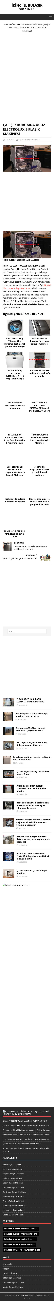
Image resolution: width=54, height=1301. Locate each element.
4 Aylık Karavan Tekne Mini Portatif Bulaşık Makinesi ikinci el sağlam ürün (33, 856)
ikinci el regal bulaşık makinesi (19, 1244)
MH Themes (26, 1295)
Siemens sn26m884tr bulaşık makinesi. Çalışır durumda (30, 729)
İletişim (6, 1268)
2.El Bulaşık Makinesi (12, 1164)
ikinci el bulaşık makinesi (29, 139)
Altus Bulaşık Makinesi (12, 1169)
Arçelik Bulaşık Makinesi (13, 1173)
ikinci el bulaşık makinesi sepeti (19, 1239)
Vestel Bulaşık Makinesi (13, 1214)
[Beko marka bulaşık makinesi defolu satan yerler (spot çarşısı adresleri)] (8, 842)
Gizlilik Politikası (10, 1273)
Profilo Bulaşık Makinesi (13, 1201)
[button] (50, 17)
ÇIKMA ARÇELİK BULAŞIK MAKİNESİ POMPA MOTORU (30, 700)
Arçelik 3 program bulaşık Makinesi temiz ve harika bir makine (31, 788)
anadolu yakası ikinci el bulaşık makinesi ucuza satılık (32, 714)
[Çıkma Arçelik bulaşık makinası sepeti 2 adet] (8, 776)
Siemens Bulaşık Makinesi (14, 1210)
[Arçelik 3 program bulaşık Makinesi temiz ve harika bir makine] (8, 791)
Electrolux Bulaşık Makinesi (28, 24)
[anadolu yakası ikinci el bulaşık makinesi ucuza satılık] (8, 719)
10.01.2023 (9, 139)
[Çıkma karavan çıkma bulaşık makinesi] (8, 876)
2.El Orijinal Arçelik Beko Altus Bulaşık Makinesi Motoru (32, 743)
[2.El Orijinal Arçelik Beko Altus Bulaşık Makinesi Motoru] (8, 748)
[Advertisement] (27, 79)
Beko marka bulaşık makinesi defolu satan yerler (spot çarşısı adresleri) (33, 839)
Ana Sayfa (9, 24)
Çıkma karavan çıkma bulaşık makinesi (32, 871)
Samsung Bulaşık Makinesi (14, 1205)
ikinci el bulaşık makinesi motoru (20, 1234)
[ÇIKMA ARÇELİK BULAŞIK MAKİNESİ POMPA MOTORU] (8, 704)
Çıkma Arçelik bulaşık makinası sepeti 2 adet (33, 772)
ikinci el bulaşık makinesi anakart (21, 1228)
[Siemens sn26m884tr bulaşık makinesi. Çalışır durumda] (8, 733)
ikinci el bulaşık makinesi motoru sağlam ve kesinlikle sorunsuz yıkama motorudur (33, 822)
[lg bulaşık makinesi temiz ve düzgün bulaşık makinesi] (7, 762)
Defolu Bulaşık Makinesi (13, 1187)
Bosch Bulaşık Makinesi (13, 1182)
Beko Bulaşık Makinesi (12, 1178)
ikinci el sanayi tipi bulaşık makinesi (22, 1250)
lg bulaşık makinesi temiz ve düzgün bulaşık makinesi (32, 758)
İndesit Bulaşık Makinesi (13, 1196)
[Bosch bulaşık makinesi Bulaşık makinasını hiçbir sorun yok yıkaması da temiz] (8, 807)
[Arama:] (27, 631)
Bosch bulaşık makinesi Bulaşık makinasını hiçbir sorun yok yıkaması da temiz (33, 805)
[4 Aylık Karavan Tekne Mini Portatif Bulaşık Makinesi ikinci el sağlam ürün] (8, 859)
